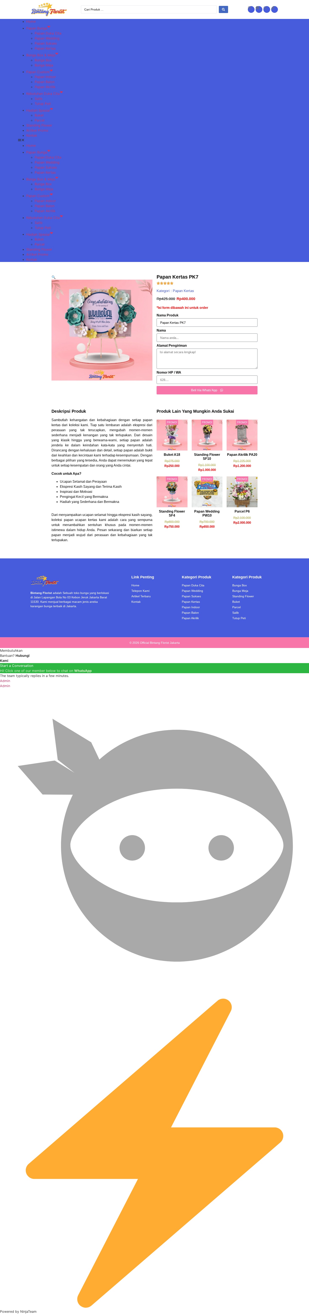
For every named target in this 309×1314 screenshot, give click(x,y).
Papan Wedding (47, 38)
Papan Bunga (36, 28)
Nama (161, 330)
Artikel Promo (37, 130)
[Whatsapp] (266, 9)
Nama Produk (167, 315)
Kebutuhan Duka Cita (43, 93)
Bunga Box (43, 60)
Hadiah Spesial (38, 110)
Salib (38, 99)
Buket (39, 115)
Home (31, 21)
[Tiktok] (274, 9)
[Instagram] (251, 9)
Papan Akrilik (45, 87)
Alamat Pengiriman (172, 345)
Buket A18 (172, 454)
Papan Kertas (45, 48)
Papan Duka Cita (48, 33)
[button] (154, 140)
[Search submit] (223, 9)
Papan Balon (44, 82)
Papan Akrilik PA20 (242, 454)
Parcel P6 (242, 511)
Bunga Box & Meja (40, 55)
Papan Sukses (46, 43)
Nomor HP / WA (169, 372)
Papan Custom (38, 72)
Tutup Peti (43, 104)
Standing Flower (39, 125)
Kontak (31, 135)
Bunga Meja (44, 65)
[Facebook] (259, 9)
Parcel (40, 120)
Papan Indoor (45, 77)
